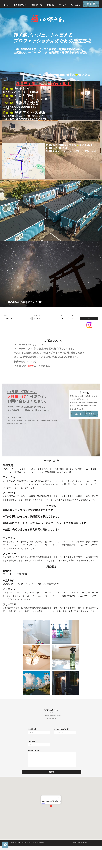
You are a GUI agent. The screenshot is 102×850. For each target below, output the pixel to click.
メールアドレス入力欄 (61, 729)
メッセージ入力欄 (33, 750)
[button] (36, 632)
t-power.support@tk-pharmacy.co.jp (52, 713)
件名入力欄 (31, 741)
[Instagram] (89, 325)
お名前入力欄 (32, 729)
